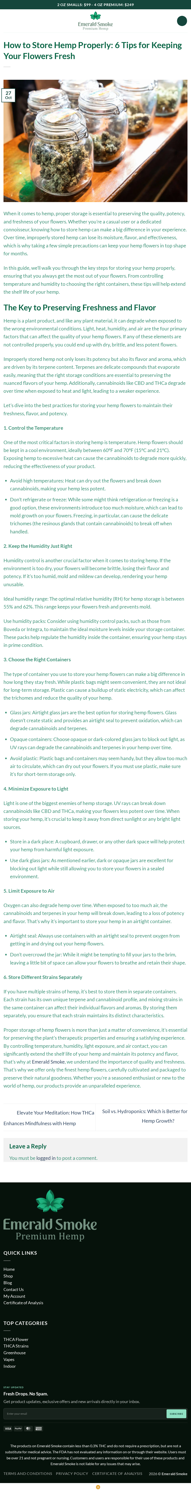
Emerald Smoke (48, 1062)
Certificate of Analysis (23, 1302)
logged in (46, 1158)
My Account (14, 1296)
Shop (8, 1275)
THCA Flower (15, 1339)
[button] (7, 21)
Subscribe (176, 1413)
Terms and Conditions (27, 1473)
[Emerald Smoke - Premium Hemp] (95, 21)
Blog (7, 1282)
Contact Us (13, 1289)
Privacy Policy (72, 1473)
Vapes (8, 1359)
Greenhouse (14, 1352)
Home (9, 1269)
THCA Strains (16, 1346)
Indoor (9, 1366)
